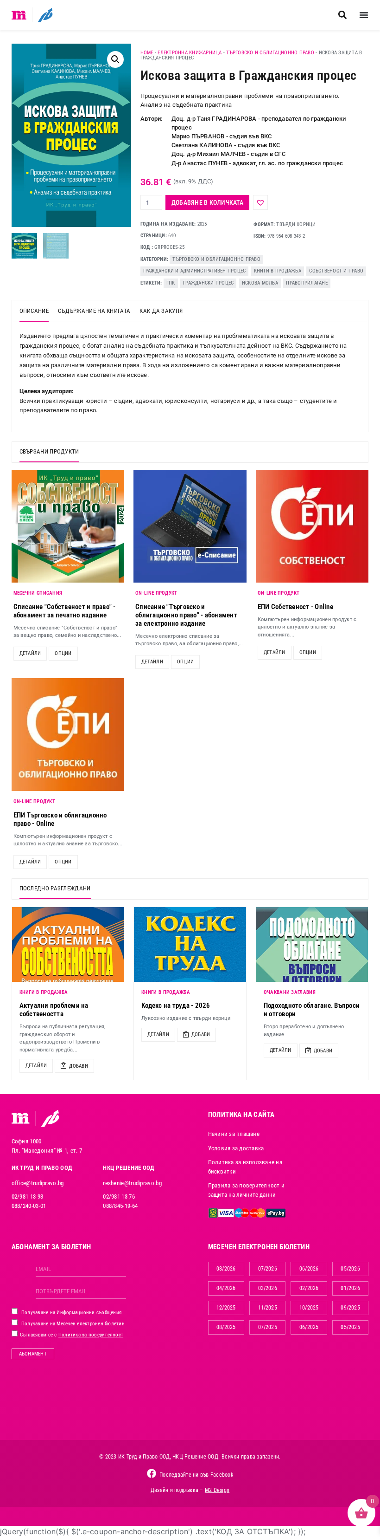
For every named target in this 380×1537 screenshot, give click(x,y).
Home (146, 53)
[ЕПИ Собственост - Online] (312, 526)
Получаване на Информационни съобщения (71, 1313)
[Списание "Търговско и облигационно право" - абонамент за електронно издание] (190, 526)
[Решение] (45, 15)
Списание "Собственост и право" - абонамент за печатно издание (64, 611)
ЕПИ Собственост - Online (295, 607)
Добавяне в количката (207, 202)
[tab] (34, 311)
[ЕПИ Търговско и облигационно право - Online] (68, 734)
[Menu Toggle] (363, 14)
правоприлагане (307, 283)
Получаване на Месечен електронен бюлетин (72, 1324)
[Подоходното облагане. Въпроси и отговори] (312, 944)
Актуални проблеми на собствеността (54, 1009)
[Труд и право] (21, 1118)
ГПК (170, 283)
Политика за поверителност (90, 1335)
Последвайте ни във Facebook (196, 1475)
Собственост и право (336, 271)
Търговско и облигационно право (270, 53)
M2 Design (217, 1490)
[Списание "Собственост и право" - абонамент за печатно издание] (68, 526)
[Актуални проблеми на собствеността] (68, 944)
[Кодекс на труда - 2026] (190, 944)
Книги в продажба (277, 271)
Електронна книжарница (190, 53)
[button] (342, 15)
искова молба (260, 283)
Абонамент (33, 1354)
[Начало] (19, 15)
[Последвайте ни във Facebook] (151, 1473)
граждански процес (208, 283)
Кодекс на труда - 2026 (175, 1005)
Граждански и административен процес (194, 271)
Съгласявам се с (71, 1335)
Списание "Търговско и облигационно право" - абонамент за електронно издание (186, 615)
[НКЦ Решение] (50, 1118)
